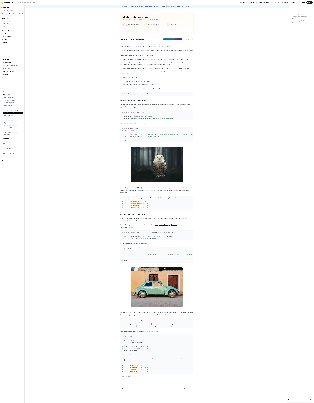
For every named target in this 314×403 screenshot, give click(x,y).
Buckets (269, 2)
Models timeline (7, 148)
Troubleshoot (6, 156)
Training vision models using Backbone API (11, 133)
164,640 (21, 13)
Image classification (9, 97)
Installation (6, 23)
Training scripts (7, 141)
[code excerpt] (191, 93)
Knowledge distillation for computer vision (10, 126)
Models (243, 2)
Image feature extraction (10, 118)
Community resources (8, 153)
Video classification (9, 102)
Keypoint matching (9, 130)
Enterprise (286, 2)
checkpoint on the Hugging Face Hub (154, 107)
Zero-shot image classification (12, 113)
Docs (278, 2)
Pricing (293, 2)
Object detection (8, 105)
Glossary (5, 143)
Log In (303, 2)
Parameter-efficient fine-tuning (11, 65)
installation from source (149, 6)
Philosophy (5, 146)
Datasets (251, 2)
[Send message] (311, 400)
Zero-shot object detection (11, 110)
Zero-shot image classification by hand (300, 21)
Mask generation (8, 120)
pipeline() (123, 107)
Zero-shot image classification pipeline (299, 17)
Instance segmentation (10, 108)
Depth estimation (8, 115)
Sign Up (309, 2)
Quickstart (5, 26)
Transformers (6, 21)
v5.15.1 (189, 6)
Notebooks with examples (9, 151)
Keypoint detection (9, 123)
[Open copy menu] (192, 39)
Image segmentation (9, 100)
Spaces (260, 2)
